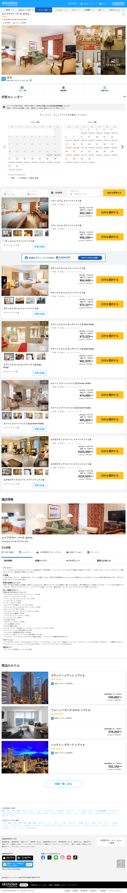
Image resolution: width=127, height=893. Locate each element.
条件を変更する (114, 193)
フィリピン (38, 811)
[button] (113, 62)
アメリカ (32, 813)
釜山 (9, 823)
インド (77, 811)
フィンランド (111, 813)
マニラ (86, 823)
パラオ (18, 813)
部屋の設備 (39, 247)
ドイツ (75, 813)
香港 (18, 811)
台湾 (8, 811)
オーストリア (100, 813)
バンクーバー (105, 825)
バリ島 (93, 823)
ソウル (4, 823)
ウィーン (21, 828)
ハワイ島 (27, 825)
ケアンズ (5, 825)
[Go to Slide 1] (7, 233)
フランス (61, 813)
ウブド (99, 823)
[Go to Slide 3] (28, 233)
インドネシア (48, 811)
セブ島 (80, 823)
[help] (31, 80)
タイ (31, 811)
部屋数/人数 (74, 191)
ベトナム (25, 811)
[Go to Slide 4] (39, 233)
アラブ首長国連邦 (101, 811)
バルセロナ (5, 828)
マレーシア (69, 811)
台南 (24, 823)
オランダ (5, 815)
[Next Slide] (45, 213)
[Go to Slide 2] (17, 233)
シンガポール (59, 811)
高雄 (29, 823)
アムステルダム (31, 828)
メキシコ (53, 813)
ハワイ (24, 813)
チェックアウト (33, 191)
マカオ (84, 811)
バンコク (63, 823)
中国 (13, 811)
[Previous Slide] (4, 213)
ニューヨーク (36, 825)
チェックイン (8, 191)
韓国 (3, 811)
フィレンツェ (86, 825)
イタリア (68, 813)
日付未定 (58, 193)
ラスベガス (46, 825)
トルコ (90, 811)
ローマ (71, 825)
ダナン (56, 823)
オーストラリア (114, 811)
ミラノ (78, 825)
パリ (65, 825)
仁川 (14, 823)
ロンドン (96, 825)
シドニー (107, 823)
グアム (39, 813)
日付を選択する (110, 212)
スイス (12, 815)
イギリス (83, 813)
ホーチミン (42, 823)
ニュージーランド (8, 813)
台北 (19, 823)
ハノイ (50, 823)
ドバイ (13, 828)
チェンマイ (72, 823)
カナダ (45, 813)
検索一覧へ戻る (63, 783)
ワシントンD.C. (57, 825)
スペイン (91, 813)
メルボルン (115, 823)
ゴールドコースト (16, 825)
